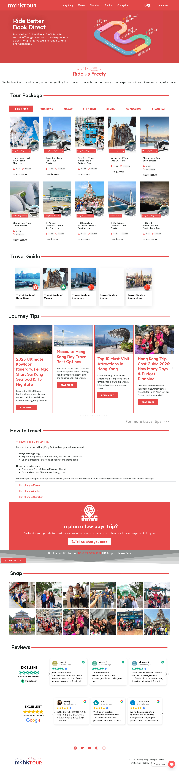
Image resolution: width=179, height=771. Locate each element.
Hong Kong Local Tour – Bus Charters (53, 160)
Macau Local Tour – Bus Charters (152, 159)
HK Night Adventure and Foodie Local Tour (152, 225)
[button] (147, 5)
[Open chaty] (171, 764)
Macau (81, 5)
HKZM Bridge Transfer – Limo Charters (118, 225)
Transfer (57, 216)
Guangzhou (123, 5)
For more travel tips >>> (147, 421)
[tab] (21, 109)
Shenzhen (95, 5)
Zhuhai (108, 5)
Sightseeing (25, 151)
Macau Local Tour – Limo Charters (120, 159)
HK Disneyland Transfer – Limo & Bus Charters (87, 225)
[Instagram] (96, 748)
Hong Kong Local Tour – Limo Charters (21, 160)
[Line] (104, 748)
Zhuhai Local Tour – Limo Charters (23, 224)
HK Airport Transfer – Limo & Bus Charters (54, 225)
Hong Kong (67, 5)
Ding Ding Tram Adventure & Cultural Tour (86, 160)
